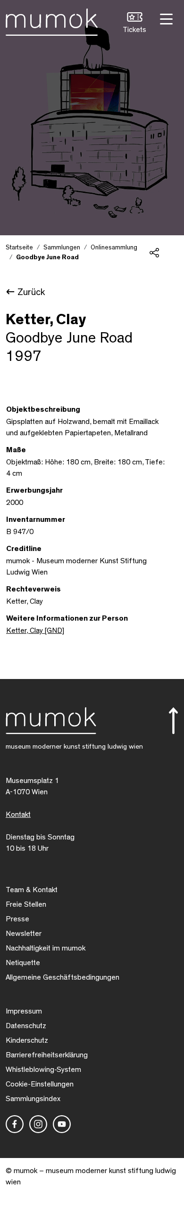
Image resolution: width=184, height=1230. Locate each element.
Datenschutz (26, 1026)
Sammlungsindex (33, 1098)
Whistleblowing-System (43, 1069)
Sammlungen (61, 247)
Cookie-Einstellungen (40, 1084)
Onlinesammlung (114, 247)
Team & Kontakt (32, 890)
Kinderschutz (27, 1040)
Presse (17, 919)
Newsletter (24, 933)
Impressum (24, 1011)
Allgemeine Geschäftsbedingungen (62, 977)
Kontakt (18, 814)
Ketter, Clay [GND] (35, 630)
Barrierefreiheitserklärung (47, 1055)
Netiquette (23, 962)
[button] (134, 23)
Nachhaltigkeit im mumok (45, 948)
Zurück (31, 292)
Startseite (19, 247)
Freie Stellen (26, 904)
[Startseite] (52, 20)
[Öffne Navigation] (165, 18)
